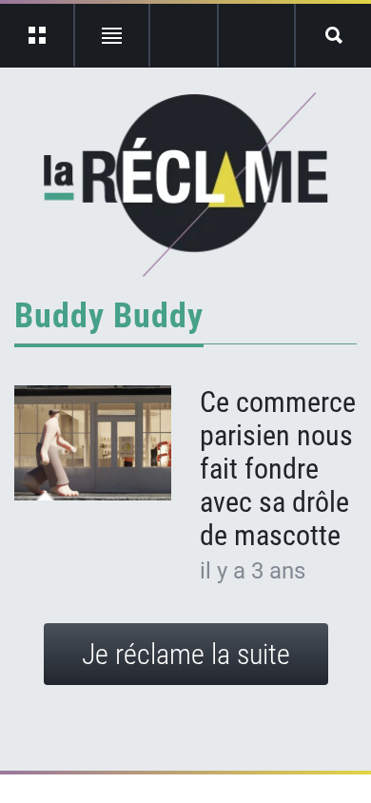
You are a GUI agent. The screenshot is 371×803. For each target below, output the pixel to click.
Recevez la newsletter (256, 35)
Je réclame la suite (186, 654)
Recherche (333, 35)
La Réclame (186, 184)
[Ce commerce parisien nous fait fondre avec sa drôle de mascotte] (92, 442)
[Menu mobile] (37, 35)
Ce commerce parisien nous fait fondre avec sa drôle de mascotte (278, 468)
